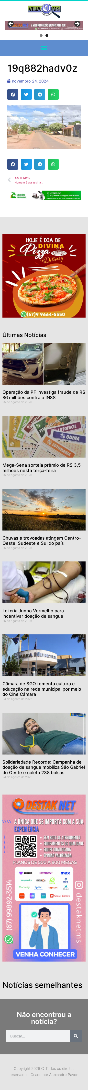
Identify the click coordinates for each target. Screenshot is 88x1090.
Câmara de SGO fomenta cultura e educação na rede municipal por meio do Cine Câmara (41, 689)
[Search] (76, 1036)
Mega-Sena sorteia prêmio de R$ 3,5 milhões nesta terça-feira (41, 467)
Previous (11, 24)
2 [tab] (46, 35)
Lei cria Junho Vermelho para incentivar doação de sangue (33, 613)
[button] (44, 48)
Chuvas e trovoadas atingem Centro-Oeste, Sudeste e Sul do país (41, 540)
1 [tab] (41, 35)
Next (77, 24)
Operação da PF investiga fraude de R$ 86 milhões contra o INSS (43, 395)
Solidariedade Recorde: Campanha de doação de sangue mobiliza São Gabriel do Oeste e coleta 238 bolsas (43, 767)
